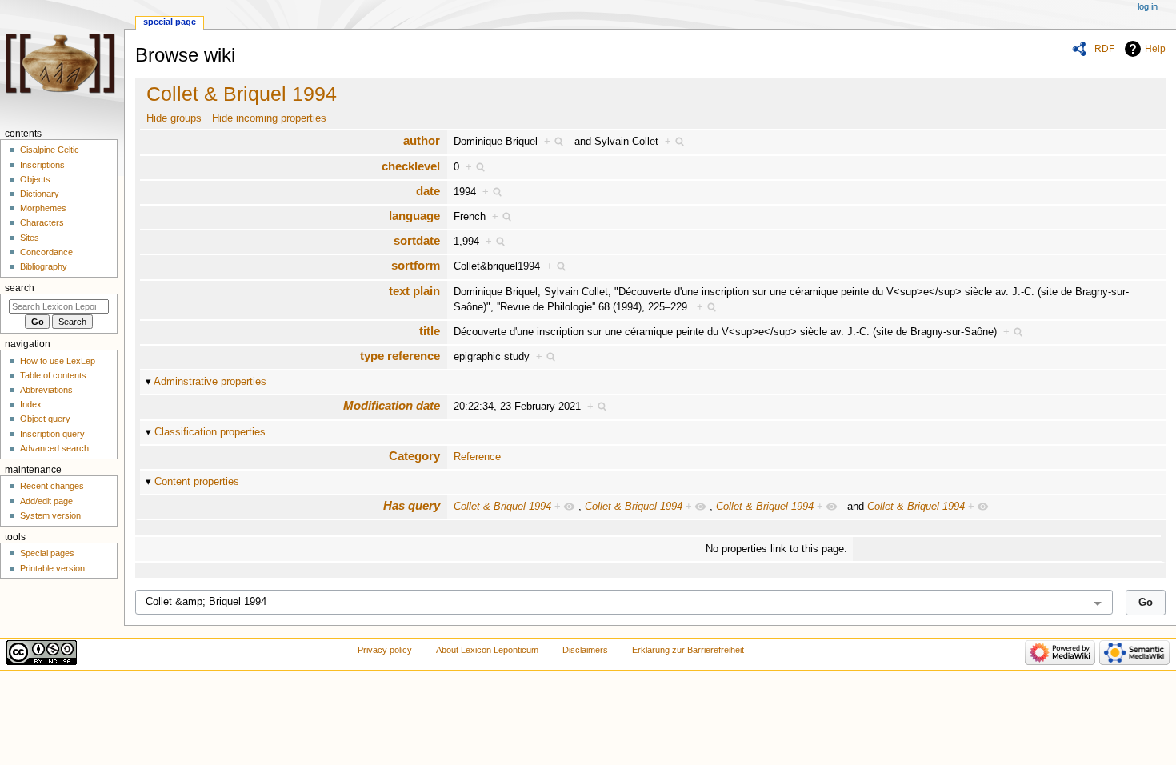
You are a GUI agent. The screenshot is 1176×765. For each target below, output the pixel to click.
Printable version (52, 568)
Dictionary (39, 193)
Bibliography (43, 266)
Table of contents (53, 375)
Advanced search (54, 448)
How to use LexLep (57, 361)
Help (1155, 48)
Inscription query (52, 434)
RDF (1104, 48)
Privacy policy (385, 650)
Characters (42, 222)
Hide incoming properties (269, 118)
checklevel (411, 166)
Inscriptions (42, 165)
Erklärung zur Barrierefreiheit (688, 650)
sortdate (417, 240)
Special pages (47, 553)
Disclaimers (585, 650)
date (428, 191)
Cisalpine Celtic (49, 149)
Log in (1148, 6)
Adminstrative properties (210, 381)
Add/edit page (46, 501)
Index (31, 404)
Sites (29, 237)
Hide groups (174, 118)
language (414, 215)
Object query (45, 418)
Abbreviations (46, 390)
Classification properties (210, 432)
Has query (411, 505)
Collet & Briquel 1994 (241, 93)
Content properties (196, 481)
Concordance (46, 252)
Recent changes (52, 486)
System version (50, 515)
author (421, 140)
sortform (415, 265)
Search (19, 288)
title (429, 331)
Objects (35, 179)
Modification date (391, 405)
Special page (169, 21)
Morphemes (43, 208)
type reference (400, 355)
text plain (414, 291)
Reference (477, 457)
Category (414, 456)
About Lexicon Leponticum (487, 650)
